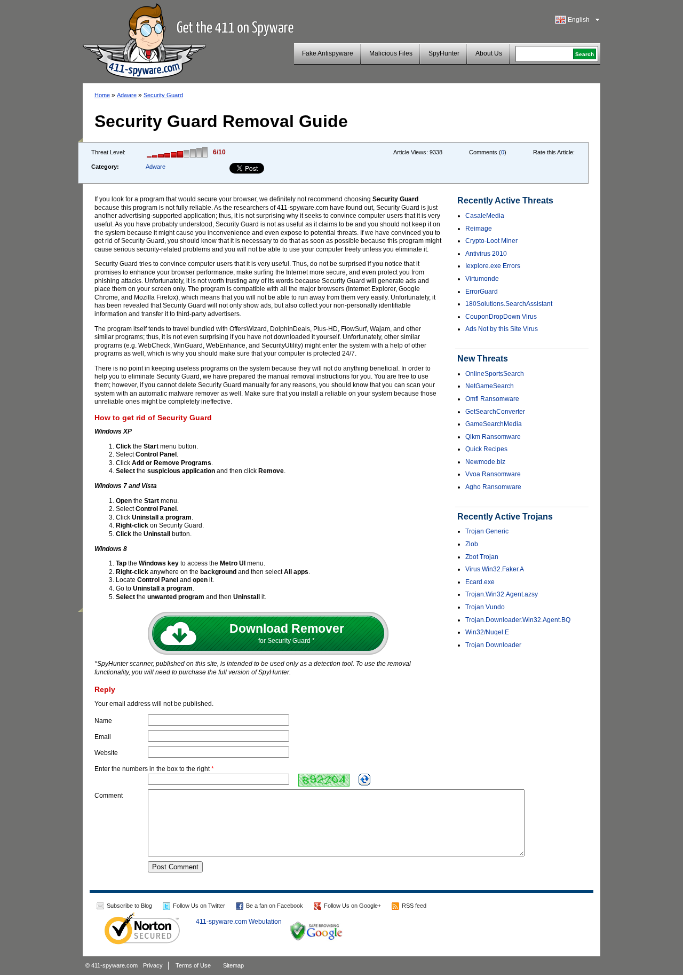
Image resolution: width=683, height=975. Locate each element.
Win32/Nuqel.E (487, 632)
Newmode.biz (485, 462)
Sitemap (233, 965)
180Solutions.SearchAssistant (508, 304)
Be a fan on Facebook (274, 905)
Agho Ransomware (493, 487)
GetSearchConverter (495, 411)
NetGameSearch (489, 386)
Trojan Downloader (493, 645)
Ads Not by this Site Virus (501, 329)
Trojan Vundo (485, 607)
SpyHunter (443, 53)
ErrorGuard (481, 291)
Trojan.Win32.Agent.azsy (501, 594)
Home (102, 95)
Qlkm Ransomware (493, 437)
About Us (488, 53)
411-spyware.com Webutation (239, 921)
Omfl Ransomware (492, 399)
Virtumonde (482, 278)
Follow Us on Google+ (352, 905)
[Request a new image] (364, 779)
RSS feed (414, 905)
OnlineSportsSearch (494, 374)
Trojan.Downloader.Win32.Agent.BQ (517, 620)
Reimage (478, 228)
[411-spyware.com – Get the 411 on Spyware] (144, 39)
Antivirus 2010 (486, 253)
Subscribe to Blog (129, 905)
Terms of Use (193, 965)
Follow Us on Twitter (199, 905)
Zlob (471, 544)
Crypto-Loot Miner (491, 241)
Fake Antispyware (327, 53)
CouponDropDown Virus (501, 316)
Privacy (153, 965)
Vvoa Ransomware (493, 474)
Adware (127, 95)
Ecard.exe (480, 582)
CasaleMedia (484, 215)
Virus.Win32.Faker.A (494, 569)
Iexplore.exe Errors (492, 266)
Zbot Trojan (481, 557)
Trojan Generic (487, 531)
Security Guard (163, 95)
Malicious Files (390, 53)
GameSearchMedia (493, 424)
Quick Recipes (486, 449)
